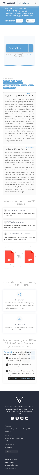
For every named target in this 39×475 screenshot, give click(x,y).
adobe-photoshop (10, 87)
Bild (11, 8)
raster (19, 80)
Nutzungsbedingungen (11, 465)
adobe (24, 85)
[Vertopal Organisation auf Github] (21, 418)
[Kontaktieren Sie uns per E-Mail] (26, 418)
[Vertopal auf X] (17, 418)
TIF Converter (30, 94)
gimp (31, 85)
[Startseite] (19, 400)
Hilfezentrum (20, 438)
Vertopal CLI (8, 432)
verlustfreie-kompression (12, 85)
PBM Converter (30, 147)
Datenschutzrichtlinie (11, 459)
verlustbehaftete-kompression (13, 83)
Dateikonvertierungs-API (23, 429)
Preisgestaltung (9, 429)
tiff (13, 80)
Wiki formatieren (9, 438)
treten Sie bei (27, 55)
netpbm (7, 80)
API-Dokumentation (10, 441)
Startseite (5, 8)
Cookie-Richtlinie (9, 462)
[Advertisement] (19, 30)
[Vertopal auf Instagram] (12, 418)
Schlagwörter (9, 447)
